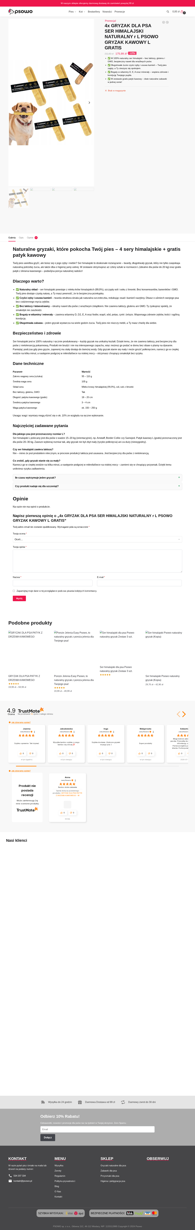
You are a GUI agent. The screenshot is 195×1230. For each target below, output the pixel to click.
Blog (57, 1186)
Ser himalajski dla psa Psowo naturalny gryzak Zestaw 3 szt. (116, 669)
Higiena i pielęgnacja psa (113, 1181)
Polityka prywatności (65, 1181)
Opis (21, 237)
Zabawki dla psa (109, 1170)
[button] (183, 714)
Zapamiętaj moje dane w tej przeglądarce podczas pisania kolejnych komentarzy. (57, 591)
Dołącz (48, 1137)
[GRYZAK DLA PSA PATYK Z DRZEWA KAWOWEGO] (29, 651)
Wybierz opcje (29, 697)
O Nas (58, 1191)
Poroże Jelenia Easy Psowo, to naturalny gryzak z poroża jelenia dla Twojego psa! (74, 680)
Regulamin (60, 1176)
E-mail (101, 577)
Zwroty (58, 1170)
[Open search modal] (169, 12)
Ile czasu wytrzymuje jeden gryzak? (35, 477)
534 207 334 (20, 1175)
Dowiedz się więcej (120, 697)
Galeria (12, 237)
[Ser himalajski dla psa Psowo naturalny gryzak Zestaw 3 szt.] (120, 647)
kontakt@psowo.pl (23, 1181)
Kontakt (58, 1196)
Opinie (30, 237)
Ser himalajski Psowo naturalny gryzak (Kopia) (162, 678)
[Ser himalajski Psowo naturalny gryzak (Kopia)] (166, 651)
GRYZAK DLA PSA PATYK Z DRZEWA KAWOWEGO (24, 678)
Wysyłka (59, 1165)
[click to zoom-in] (51, 103)
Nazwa (17, 577)
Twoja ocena (20, 533)
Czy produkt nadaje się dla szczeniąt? (37, 486)
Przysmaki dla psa (110, 1176)
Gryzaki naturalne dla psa (113, 1165)
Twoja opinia (20, 547)
